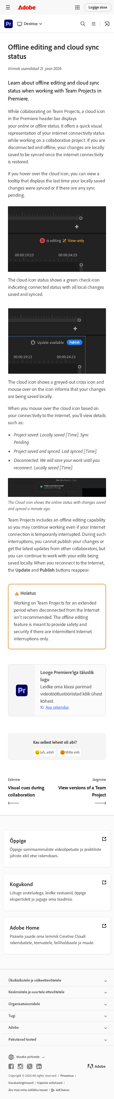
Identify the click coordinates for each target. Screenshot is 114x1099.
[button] (77, 7)
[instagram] (20, 1066)
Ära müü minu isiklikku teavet (28, 1090)
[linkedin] (39, 1066)
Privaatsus (67, 1076)
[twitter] (29, 1066)
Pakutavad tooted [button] (22, 1039)
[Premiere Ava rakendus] (107, 24)
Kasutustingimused (20, 1083)
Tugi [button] (11, 1016)
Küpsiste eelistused (49, 1083)
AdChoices (62, 1090)
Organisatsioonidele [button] (24, 1004)
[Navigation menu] (8, 7)
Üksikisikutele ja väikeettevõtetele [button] (34, 980)
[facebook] (11, 1066)
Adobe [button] (13, 1027)
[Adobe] (27, 7)
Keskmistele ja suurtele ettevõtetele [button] (36, 992)
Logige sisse (98, 7)
